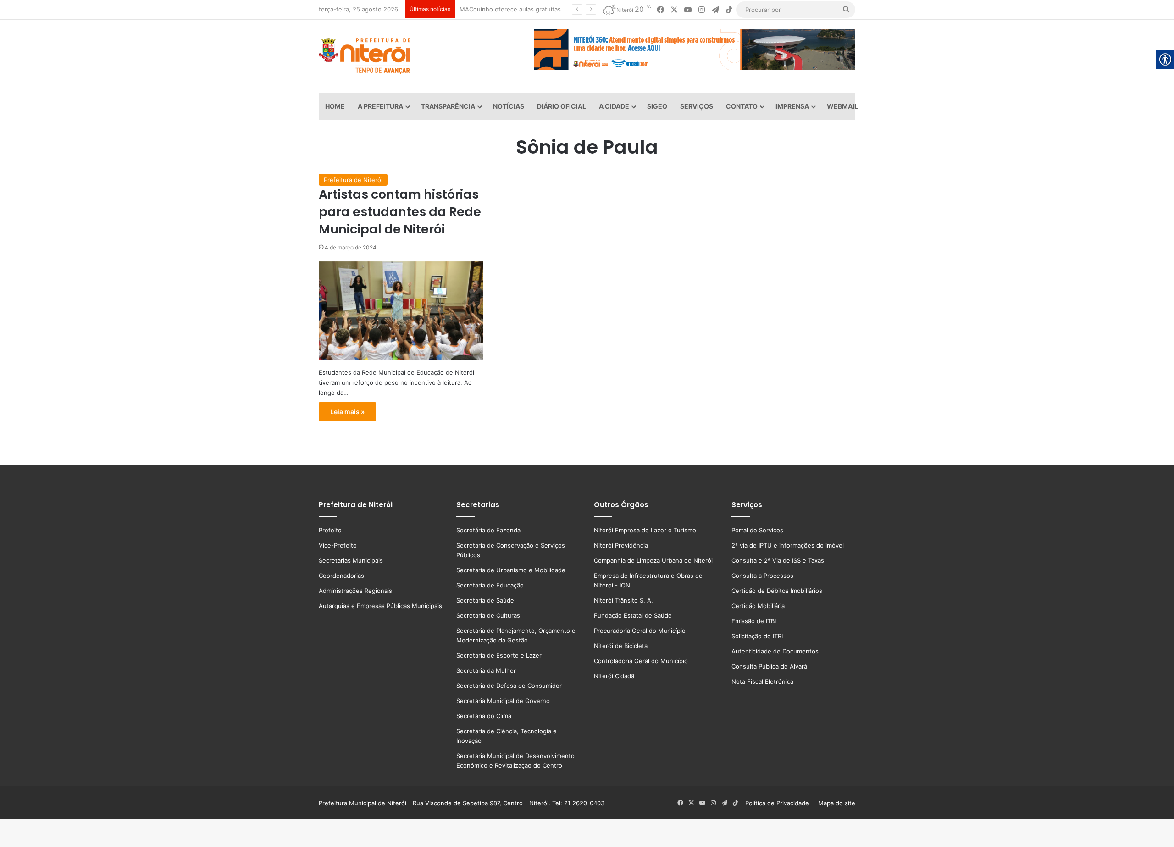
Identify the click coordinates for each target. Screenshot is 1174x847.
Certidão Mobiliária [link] (758, 605)
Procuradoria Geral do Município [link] (640, 630)
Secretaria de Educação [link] (490, 585)
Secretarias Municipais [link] (351, 560)
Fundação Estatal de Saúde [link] (633, 615)
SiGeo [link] (657, 106)
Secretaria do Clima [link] (483, 716)
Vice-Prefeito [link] (338, 545)
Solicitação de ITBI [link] (757, 636)
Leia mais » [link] (347, 411)
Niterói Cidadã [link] (614, 676)
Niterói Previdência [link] (621, 545)
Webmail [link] (842, 106)
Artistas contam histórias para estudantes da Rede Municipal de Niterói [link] (400, 212)
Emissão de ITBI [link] (753, 621)
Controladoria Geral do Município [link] (641, 660)
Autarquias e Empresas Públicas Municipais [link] (380, 605)
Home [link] (335, 106)
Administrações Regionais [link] (355, 590)
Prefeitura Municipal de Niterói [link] (362, 803)
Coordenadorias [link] (341, 575)
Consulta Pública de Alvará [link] (769, 666)
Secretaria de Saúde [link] (485, 600)
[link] (660, 9)
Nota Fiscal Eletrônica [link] (762, 681)
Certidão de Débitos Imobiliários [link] (776, 590)
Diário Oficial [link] (561, 106)
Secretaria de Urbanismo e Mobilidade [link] (510, 570)
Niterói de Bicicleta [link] (621, 645)
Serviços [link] (696, 106)
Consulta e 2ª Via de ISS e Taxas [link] (777, 560)
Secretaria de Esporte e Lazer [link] (499, 655)
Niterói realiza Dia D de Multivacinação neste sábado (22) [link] (539, 9)
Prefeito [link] (330, 530)
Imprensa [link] (792, 106)
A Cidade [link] (614, 106)
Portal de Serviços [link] (757, 530)
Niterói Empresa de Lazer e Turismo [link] (645, 530)
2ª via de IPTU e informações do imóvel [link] (787, 545)
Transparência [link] (448, 106)
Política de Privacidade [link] (779, 803)
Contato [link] (742, 106)
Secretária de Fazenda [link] (488, 530)
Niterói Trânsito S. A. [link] (623, 600)
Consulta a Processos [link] (762, 575)
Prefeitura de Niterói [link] (353, 179)
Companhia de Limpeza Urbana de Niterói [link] (653, 560)
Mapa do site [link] (834, 803)
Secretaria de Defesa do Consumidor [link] (509, 685)
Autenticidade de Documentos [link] (775, 651)
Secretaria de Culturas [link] (488, 615)
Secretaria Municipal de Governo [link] (503, 700)
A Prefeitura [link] (380, 106)
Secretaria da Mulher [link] (486, 670)
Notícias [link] (508, 106)
